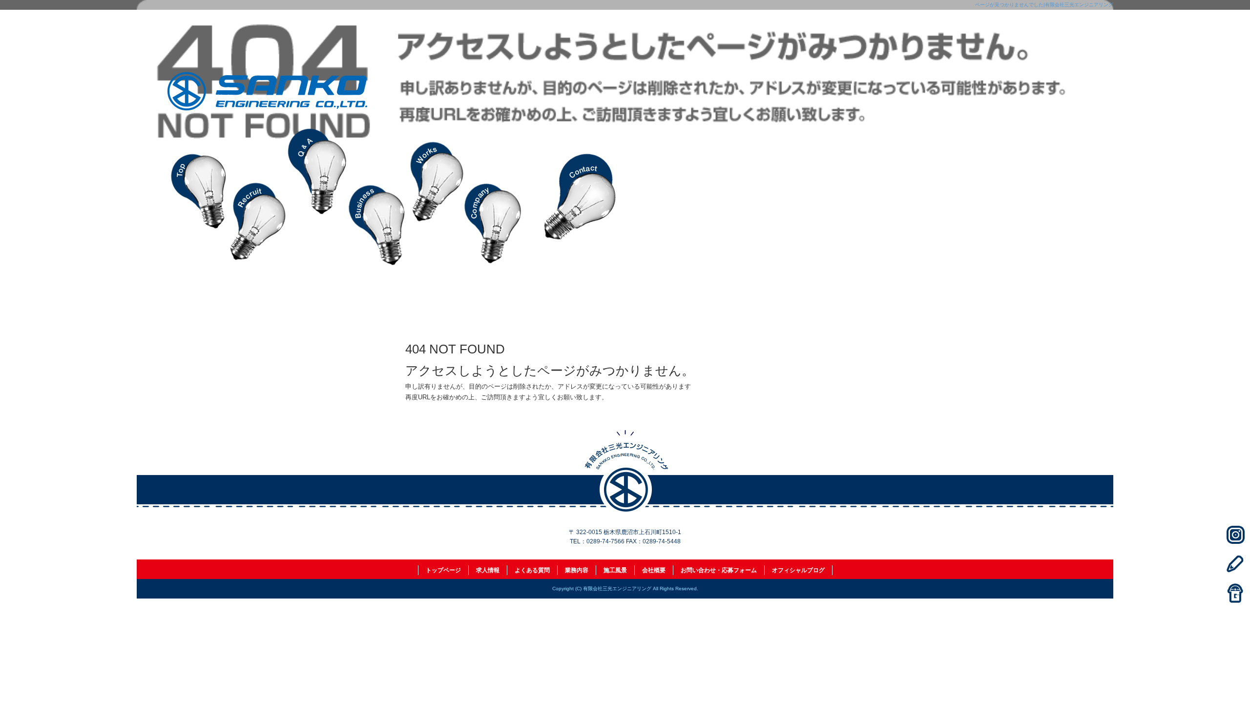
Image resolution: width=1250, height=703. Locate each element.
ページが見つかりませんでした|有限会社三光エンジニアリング (1044, 4)
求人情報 (258, 196)
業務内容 (376, 196)
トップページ (200, 196)
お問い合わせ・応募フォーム (581, 196)
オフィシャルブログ (798, 570)
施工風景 (434, 196)
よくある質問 (317, 196)
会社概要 (493, 196)
